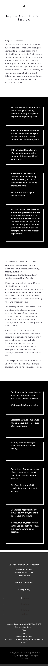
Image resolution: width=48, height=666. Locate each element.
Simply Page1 (23, 655)
